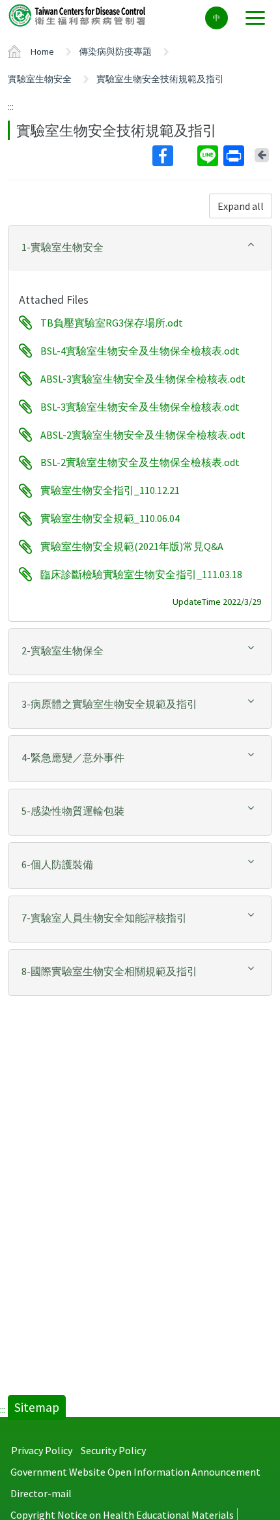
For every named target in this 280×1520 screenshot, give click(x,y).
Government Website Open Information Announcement (135, 1471)
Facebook (173, 155)
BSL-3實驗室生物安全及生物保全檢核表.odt (140, 406)
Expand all (240, 205)
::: (11, 106)
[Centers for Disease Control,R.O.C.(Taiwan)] (78, 14)
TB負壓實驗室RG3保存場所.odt (111, 322)
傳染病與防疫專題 (115, 51)
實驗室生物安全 (40, 79)
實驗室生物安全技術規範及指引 (160, 79)
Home (42, 51)
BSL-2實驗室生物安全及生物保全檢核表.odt (140, 462)
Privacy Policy (41, 1450)
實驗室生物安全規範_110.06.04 (110, 518)
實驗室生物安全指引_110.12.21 (110, 490)
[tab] (140, 248)
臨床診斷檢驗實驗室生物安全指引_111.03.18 (141, 574)
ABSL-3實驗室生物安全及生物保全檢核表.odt (142, 378)
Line (209, 155)
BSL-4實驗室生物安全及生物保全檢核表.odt (140, 350)
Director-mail (41, 1493)
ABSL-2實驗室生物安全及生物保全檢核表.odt (142, 434)
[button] (140, 247)
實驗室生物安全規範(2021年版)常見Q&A (131, 546)
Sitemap (36, 1407)
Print (235, 155)
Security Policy (113, 1450)
